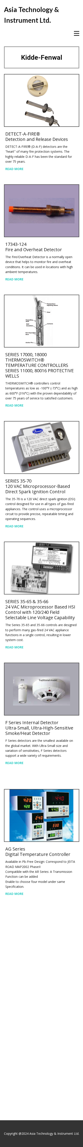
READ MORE (14, 169)
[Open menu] (76, 33)
